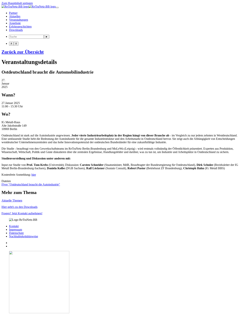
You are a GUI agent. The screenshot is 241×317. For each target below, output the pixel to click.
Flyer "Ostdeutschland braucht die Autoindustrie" (31, 184)
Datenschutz (16, 233)
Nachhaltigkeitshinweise (23, 236)
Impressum (15, 229)
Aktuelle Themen (12, 200)
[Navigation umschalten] (57, 7)
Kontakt (14, 226)
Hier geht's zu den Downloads (19, 207)
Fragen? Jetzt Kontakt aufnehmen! (22, 213)
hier (33, 174)
